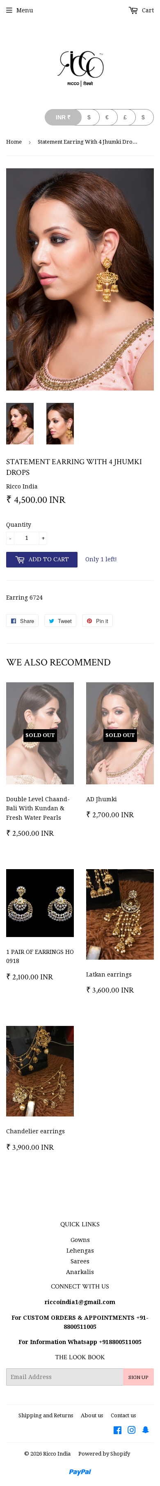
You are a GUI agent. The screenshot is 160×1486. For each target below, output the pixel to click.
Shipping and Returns (45, 1415)
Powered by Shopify (104, 1454)
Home (14, 142)
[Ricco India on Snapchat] (146, 1431)
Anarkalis (80, 1272)
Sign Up (138, 1377)
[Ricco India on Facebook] (117, 1431)
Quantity (18, 524)
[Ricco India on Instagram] (132, 1431)
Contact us (123, 1415)
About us (92, 1415)
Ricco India (57, 1454)
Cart (147, 10)
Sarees (80, 1261)
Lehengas (80, 1250)
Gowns (80, 1240)
